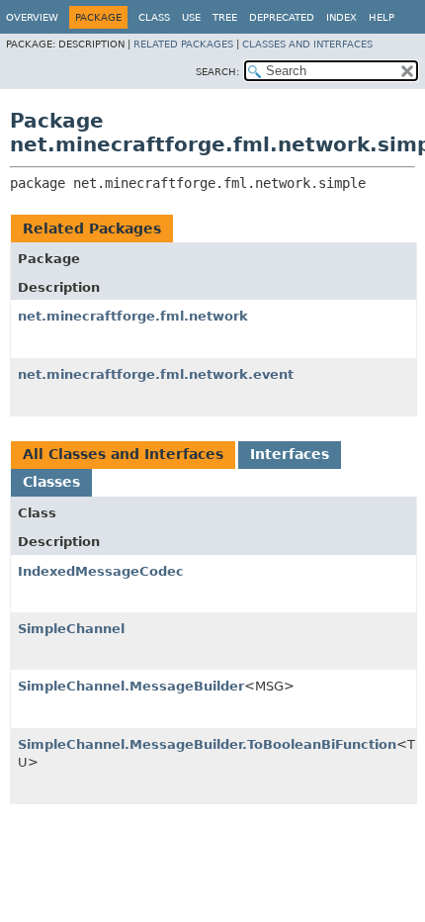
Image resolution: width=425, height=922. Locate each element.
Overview (32, 17)
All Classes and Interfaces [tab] (123, 454)
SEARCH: (217, 71)
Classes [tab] (51, 482)
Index (341, 17)
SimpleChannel (71, 628)
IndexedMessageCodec (101, 571)
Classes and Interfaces (307, 44)
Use (191, 17)
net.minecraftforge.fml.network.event (156, 374)
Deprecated (281, 17)
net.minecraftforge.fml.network (133, 316)
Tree (224, 17)
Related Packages (183, 44)
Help (381, 17)
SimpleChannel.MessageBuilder (131, 686)
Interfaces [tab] (289, 454)
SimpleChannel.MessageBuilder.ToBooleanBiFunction (207, 744)
